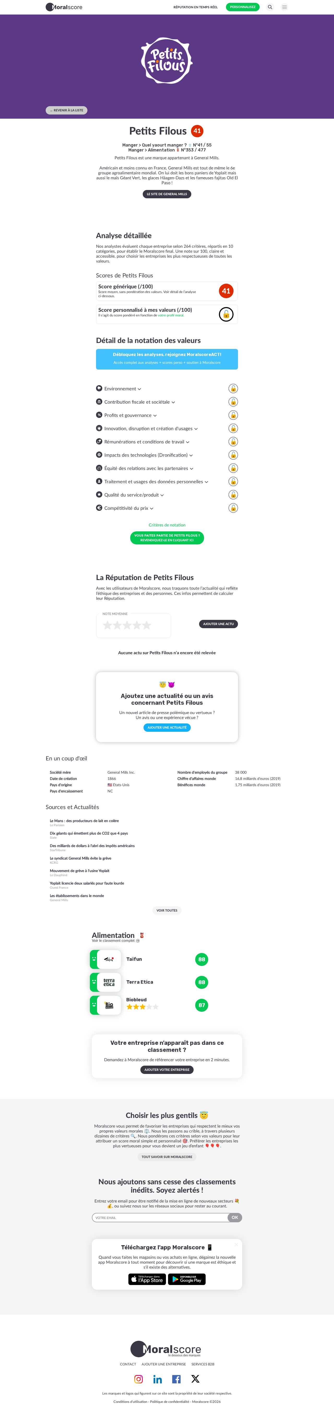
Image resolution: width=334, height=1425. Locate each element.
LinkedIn (157, 1379)
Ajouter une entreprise (164, 1364)
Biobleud (136, 1000)
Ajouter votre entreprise (167, 1069)
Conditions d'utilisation (130, 1402)
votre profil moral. (171, 315)
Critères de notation (167, 525)
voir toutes (167, 910)
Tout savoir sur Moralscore (167, 1157)
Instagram (138, 1379)
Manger (130, 145)
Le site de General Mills (167, 194)
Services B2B (203, 1364)
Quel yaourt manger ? (165, 145)
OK (235, 1218)
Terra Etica (139, 982)
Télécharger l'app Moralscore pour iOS (147, 1279)
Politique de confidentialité (169, 1402)
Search (270, 7)
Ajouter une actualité (167, 727)
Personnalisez (242, 7)
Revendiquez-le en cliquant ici (167, 537)
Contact (128, 1364)
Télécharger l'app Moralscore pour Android (187, 1279)
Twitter (195, 1379)
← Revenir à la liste (66, 110)
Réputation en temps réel (196, 7)
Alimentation (162, 150)
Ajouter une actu (218, 624)
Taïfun (134, 959)
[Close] (236, 1245)
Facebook (176, 1379)
